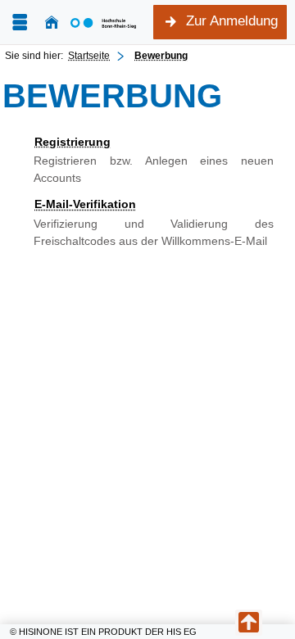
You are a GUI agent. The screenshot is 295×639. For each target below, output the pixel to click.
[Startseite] (51, 22)
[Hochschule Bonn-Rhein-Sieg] (103, 22)
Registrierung (72, 141)
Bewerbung (161, 55)
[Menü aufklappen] (19, 22)
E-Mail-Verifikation (85, 204)
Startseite (89, 55)
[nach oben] (248, 623)
